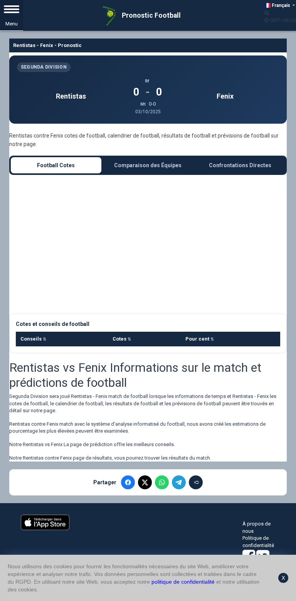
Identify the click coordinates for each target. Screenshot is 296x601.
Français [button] (281, 5)
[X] (145, 482)
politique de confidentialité (183, 582)
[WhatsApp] (162, 482)
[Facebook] (128, 482)
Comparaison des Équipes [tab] (148, 165)
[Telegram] (179, 482)
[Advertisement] (148, 244)
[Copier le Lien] (196, 482)
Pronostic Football (150, 15)
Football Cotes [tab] (56, 165)
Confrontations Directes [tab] (240, 165)
